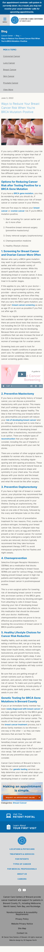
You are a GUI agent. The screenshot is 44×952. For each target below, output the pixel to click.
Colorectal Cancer (11, 56)
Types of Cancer (22, 864)
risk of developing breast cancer (21, 420)
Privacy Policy (22, 919)
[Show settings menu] (35, 386)
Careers (22, 879)
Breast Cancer (9, 69)
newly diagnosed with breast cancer (23, 709)
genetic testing (20, 769)
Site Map (22, 928)
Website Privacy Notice (22, 923)
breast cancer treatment (16, 724)
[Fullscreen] (40, 386)
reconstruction (8, 438)
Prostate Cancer (10, 83)
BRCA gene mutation (23, 193)
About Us (22, 874)
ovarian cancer (18, 211)
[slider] (19, 386)
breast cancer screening (23, 305)
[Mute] (31, 386)
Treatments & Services (22, 854)
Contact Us (22, 933)
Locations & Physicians (22, 849)
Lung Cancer (9, 63)
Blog (17, 36)
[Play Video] (3, 386)
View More (8, 89)
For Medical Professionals (22, 869)
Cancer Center (7, 36)
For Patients (22, 859)
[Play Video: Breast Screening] (22, 374)
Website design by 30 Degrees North (23, 940)
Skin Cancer (8, 76)
